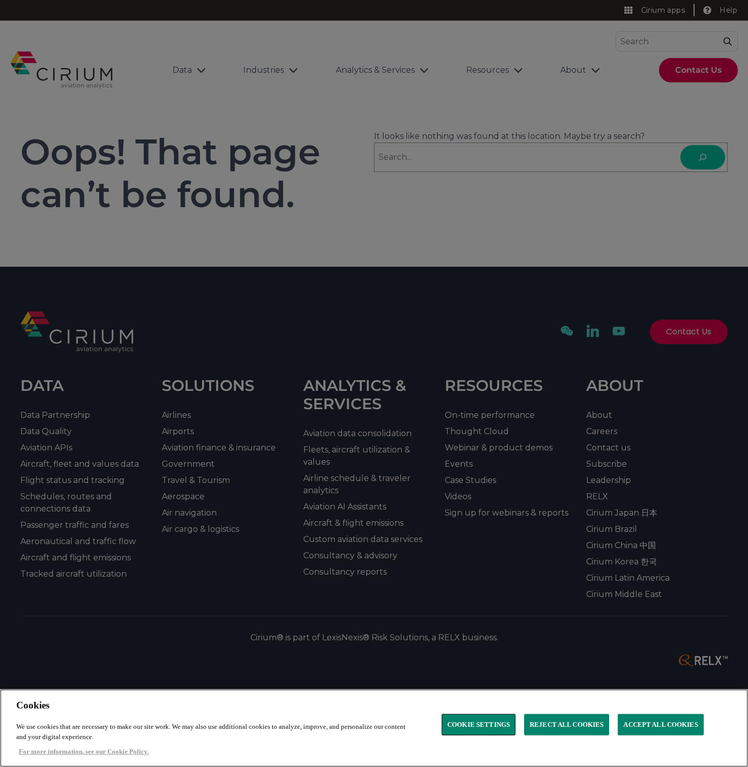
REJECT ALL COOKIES (566, 724)
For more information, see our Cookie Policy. (84, 751)
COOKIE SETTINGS (478, 724)
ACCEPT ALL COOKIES (660, 724)
